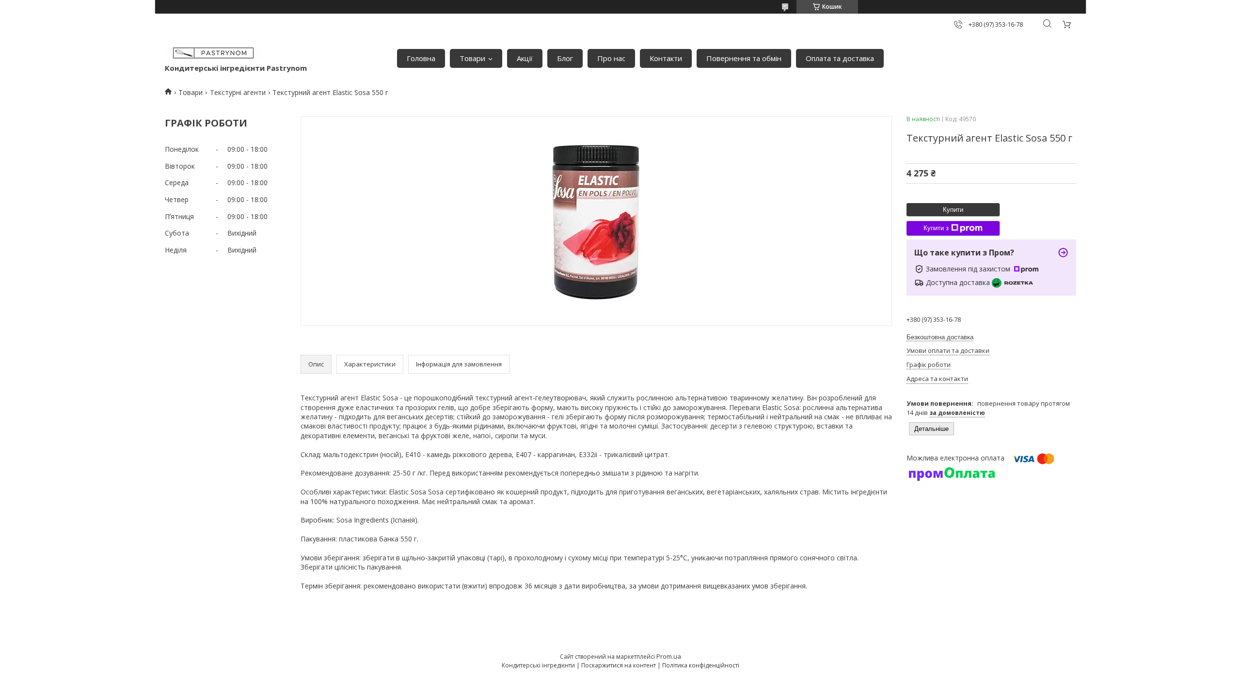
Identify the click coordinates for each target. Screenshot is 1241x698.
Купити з (936, 228)
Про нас (611, 58)
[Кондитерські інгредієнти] (213, 53)
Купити (953, 209)
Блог (565, 58)
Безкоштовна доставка (940, 337)
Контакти (666, 58)
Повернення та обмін (743, 58)
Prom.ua (668, 656)
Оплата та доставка (840, 58)
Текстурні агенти (238, 92)
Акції (525, 58)
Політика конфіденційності (700, 665)
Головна (421, 58)
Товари (472, 58)
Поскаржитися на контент (618, 665)
